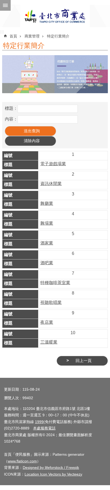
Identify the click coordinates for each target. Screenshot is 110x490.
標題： (11, 108)
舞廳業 (46, 203)
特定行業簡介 (58, 36)
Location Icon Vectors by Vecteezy (53, 474)
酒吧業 (46, 263)
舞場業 (46, 223)
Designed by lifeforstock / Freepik (51, 467)
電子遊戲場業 (53, 163)
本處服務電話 (44, 428)
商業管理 (32, 36)
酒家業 (46, 243)
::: (2, 31)
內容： (11, 119)
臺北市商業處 (55, 16)
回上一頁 (84, 361)
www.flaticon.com (22, 461)
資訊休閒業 (51, 183)
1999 (39, 422)
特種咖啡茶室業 (55, 282)
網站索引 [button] (5, 5)
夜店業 (46, 322)
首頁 (13, 36)
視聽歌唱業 (51, 302)
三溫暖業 (48, 342)
